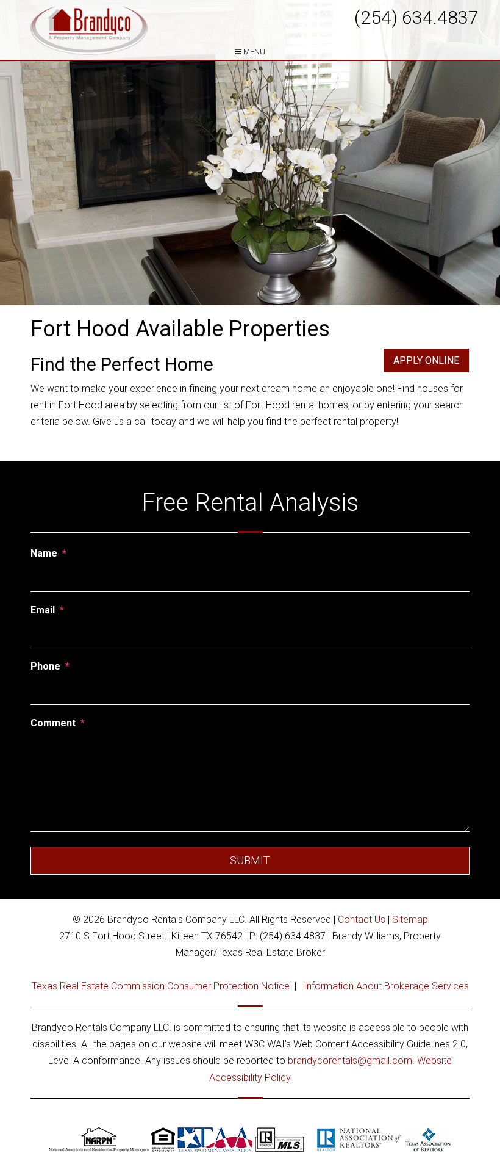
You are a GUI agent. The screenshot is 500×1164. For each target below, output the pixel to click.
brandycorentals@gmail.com (350, 1060)
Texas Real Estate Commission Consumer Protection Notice (161, 986)
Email (42, 610)
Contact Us (361, 919)
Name (43, 553)
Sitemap (410, 919)
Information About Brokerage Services (386, 986)
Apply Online (426, 360)
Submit (250, 860)
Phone (45, 666)
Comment (53, 723)
